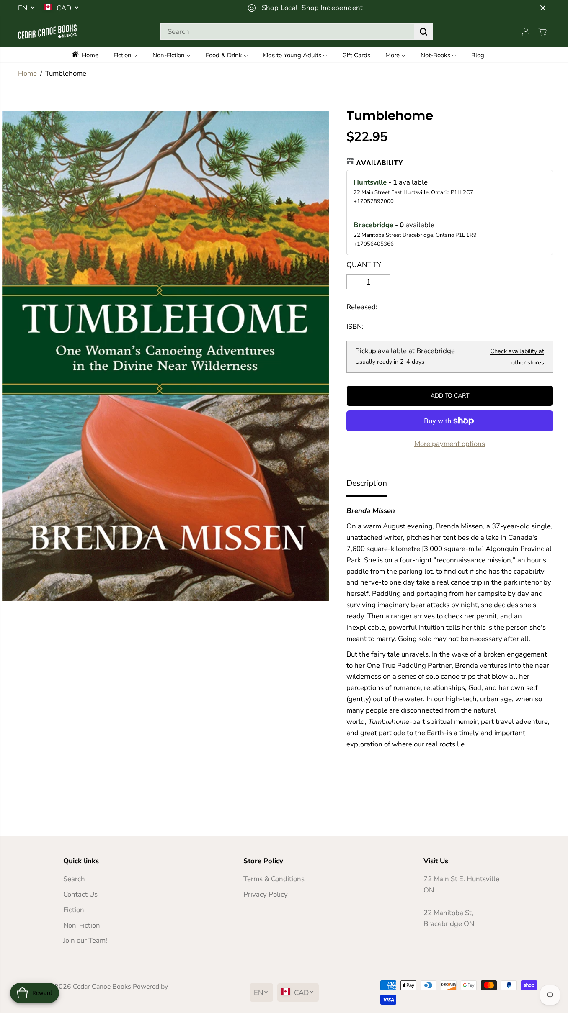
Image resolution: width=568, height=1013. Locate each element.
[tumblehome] (165, 356)
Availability (379, 163)
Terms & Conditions (274, 879)
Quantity (363, 264)
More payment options (449, 444)
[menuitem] (89, 54)
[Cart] (542, 31)
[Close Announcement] (543, 8)
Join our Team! (85, 940)
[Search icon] (423, 31)
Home (27, 73)
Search (74, 879)
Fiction (73, 910)
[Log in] (525, 31)
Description (366, 483)
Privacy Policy (265, 894)
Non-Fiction (81, 925)
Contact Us (80, 894)
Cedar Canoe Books (102, 986)
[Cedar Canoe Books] (47, 31)
